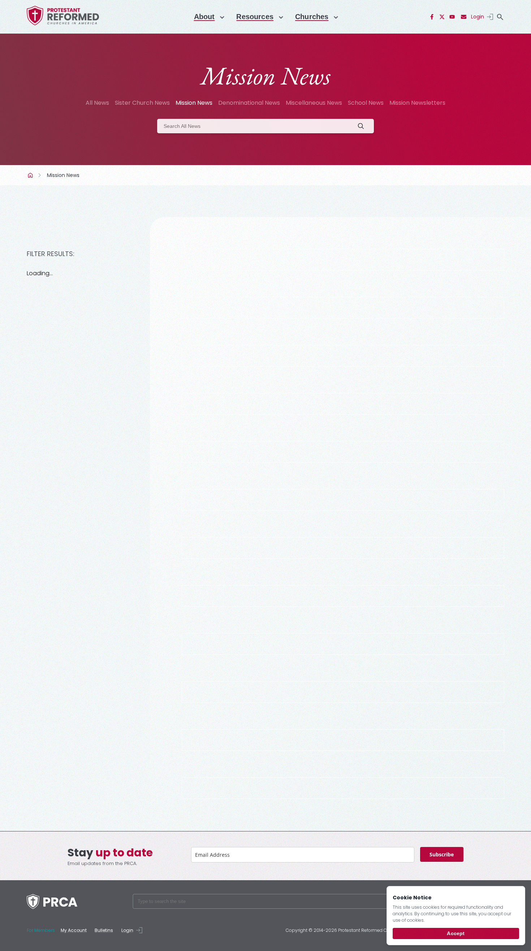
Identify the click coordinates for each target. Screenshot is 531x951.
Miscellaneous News (314, 103)
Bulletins (104, 930)
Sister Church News (142, 103)
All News (97, 103)
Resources (254, 17)
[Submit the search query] (363, 126)
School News (366, 103)
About (204, 17)
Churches (311, 17)
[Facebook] (432, 17)
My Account (74, 930)
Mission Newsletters (417, 103)
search (500, 17)
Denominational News (249, 103)
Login (477, 16)
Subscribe (441, 854)
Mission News (194, 103)
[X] (442, 17)
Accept (456, 933)
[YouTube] (452, 17)
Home (31, 175)
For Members (41, 930)
